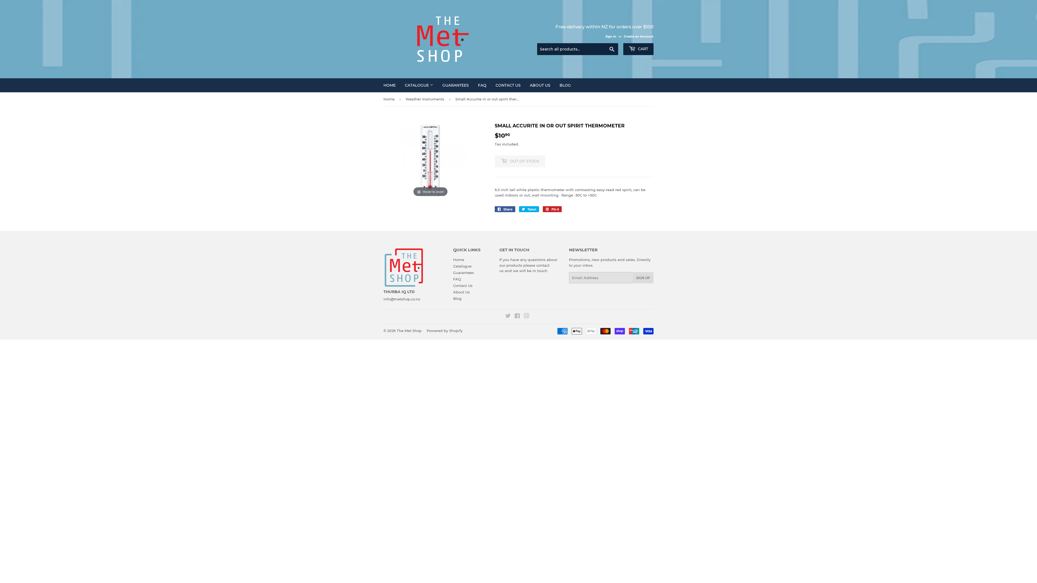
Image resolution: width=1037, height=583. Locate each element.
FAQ (482, 85)
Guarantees (455, 85)
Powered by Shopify (445, 330)
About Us (540, 85)
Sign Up (643, 278)
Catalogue (417, 85)
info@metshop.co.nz (401, 299)
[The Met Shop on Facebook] (517, 316)
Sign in (610, 36)
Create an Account (639, 36)
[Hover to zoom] (430, 160)
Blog (565, 85)
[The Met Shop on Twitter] (508, 316)
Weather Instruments (425, 99)
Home (389, 85)
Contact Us (508, 85)
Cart (642, 48)
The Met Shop (409, 330)
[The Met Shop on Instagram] (526, 316)
